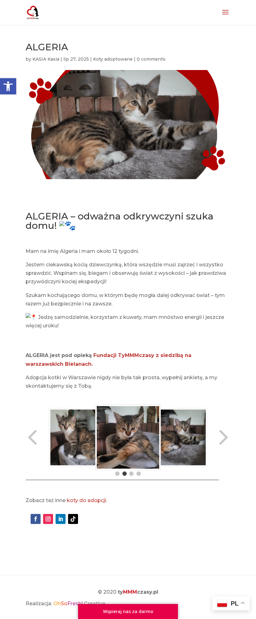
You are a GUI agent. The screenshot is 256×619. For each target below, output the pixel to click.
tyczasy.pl (138, 592)
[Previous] (33, 437)
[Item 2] (124, 473)
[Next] (222, 437)
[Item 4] (138, 473)
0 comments (151, 59)
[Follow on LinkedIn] (61, 519)
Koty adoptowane (113, 59)
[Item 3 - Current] (131, 473)
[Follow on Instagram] (48, 519)
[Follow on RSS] (73, 519)
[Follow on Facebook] (36, 519)
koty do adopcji (86, 500)
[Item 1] (117, 473)
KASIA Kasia (45, 59)
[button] (8, 86)
